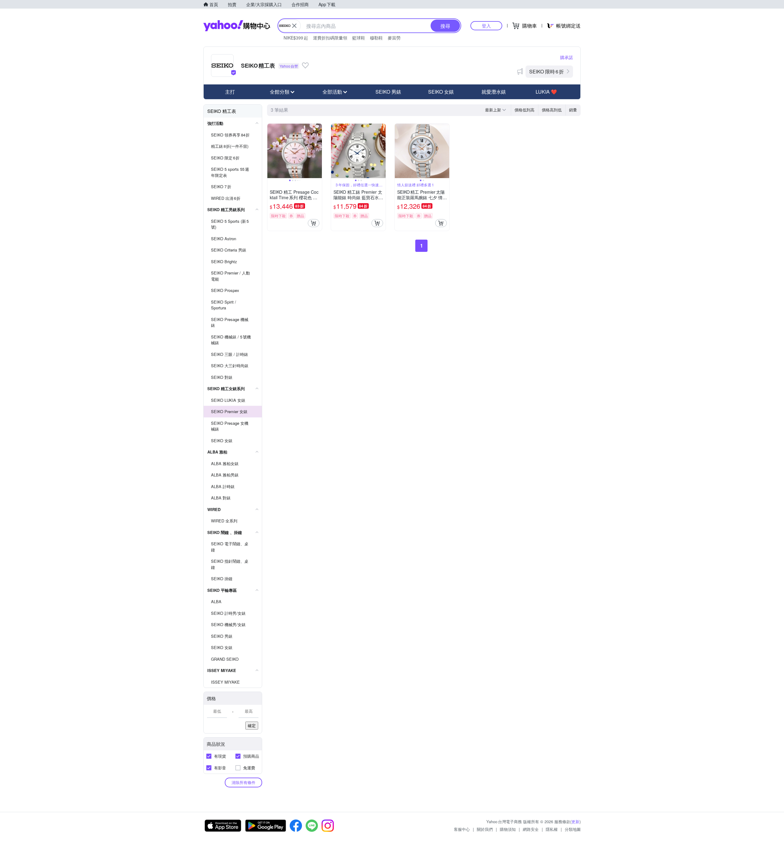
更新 (575, 821)
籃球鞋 (358, 37)
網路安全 (531, 829)
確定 (252, 725)
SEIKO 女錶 (441, 91)
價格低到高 (524, 110)
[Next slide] (318, 151)
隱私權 (552, 829)
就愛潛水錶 (493, 91)
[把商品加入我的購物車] (313, 223)
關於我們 (485, 829)
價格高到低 (552, 110)
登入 (486, 25)
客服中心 (462, 829)
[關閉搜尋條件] (294, 25)
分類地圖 (573, 829)
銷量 (573, 110)
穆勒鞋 (376, 37)
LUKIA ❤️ (546, 91)
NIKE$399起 (296, 37)
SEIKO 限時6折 (546, 71)
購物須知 (508, 829)
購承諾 (566, 57)
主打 (230, 91)
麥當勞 (394, 37)
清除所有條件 (243, 782)
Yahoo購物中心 (236, 25)
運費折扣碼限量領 (330, 37)
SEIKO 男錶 (388, 91)
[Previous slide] (271, 151)
